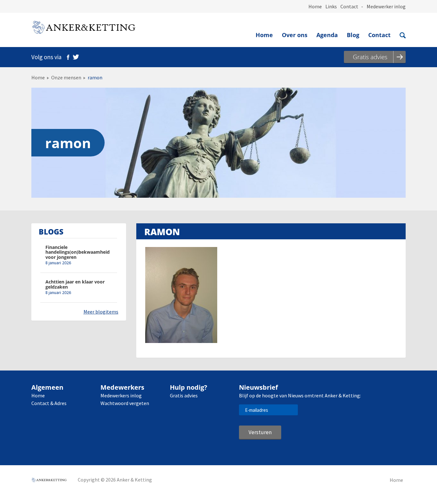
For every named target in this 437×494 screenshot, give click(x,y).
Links (331, 6)
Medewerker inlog (386, 6)
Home (315, 6)
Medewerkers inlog (121, 395)
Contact (349, 6)
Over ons (294, 35)
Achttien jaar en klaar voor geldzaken (75, 284)
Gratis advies (184, 395)
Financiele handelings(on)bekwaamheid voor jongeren (77, 252)
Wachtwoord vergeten (124, 403)
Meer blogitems (100, 311)
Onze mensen (66, 77)
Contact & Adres (49, 403)
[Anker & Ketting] (83, 28)
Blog (353, 35)
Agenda (327, 35)
